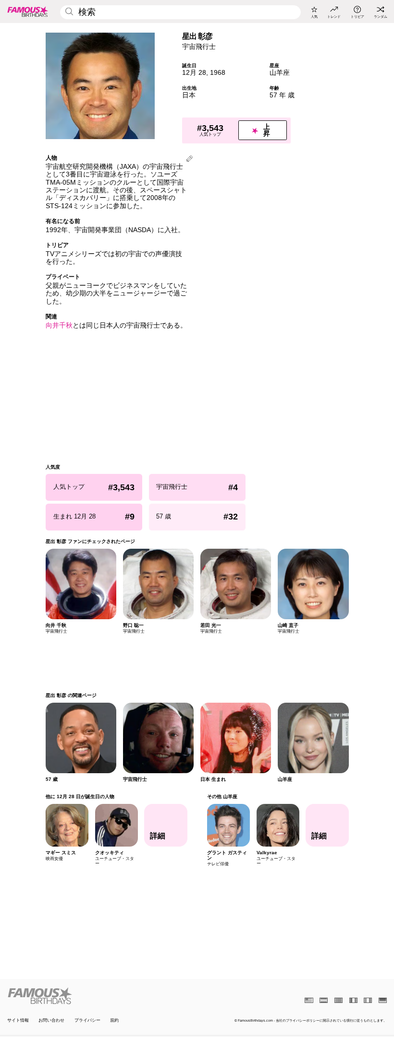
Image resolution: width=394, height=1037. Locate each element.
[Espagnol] (324, 1000)
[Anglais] (309, 1000)
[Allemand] (383, 1000)
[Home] (100, 995)
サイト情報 (18, 1020)
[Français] (353, 1000)
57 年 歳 (282, 95)
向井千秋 (59, 325)
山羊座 (280, 72)
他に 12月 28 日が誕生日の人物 (80, 796)
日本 (189, 95)
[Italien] (368, 1000)
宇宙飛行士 (199, 46)
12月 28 (194, 72)
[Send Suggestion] (189, 159)
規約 (114, 1020)
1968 (217, 72)
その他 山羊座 (222, 796)
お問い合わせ (51, 1020)
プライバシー (87, 1020)
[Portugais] (338, 1000)
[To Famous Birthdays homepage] (28, 11)
